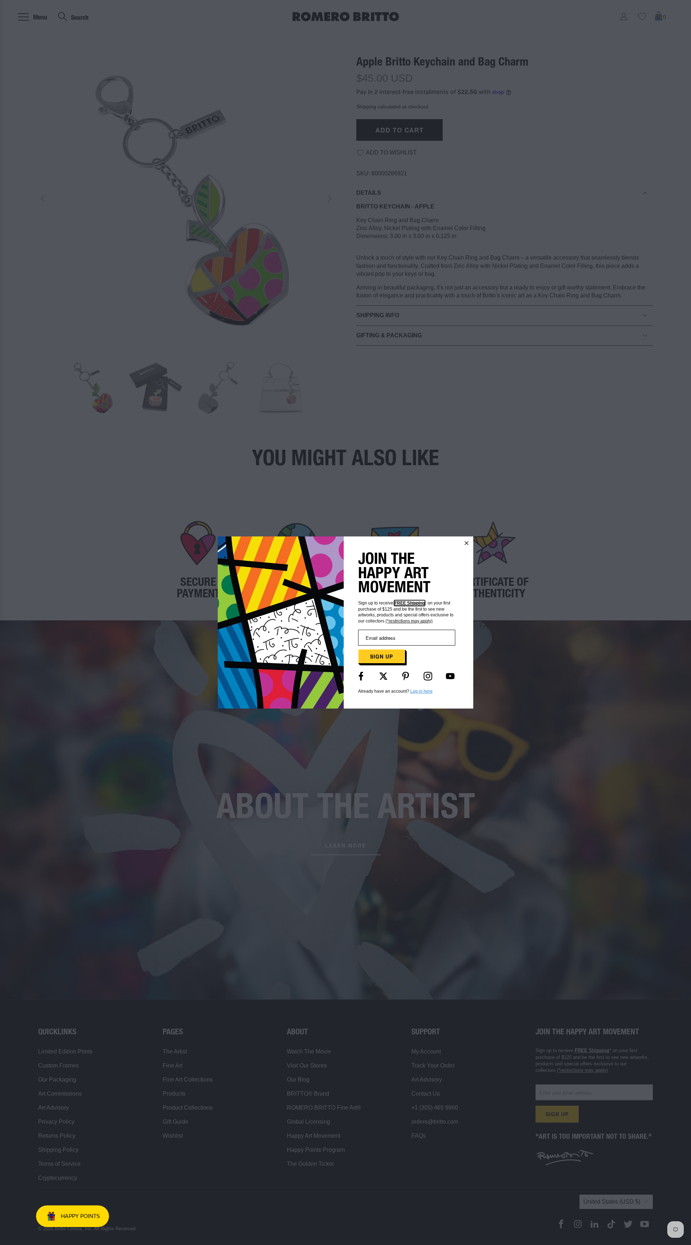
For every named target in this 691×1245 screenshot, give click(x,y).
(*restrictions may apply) (409, 621)
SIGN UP (381, 656)
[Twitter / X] (383, 676)
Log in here (421, 691)
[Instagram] (428, 676)
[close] (466, 542)
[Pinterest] (405, 676)
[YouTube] (450, 676)
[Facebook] (361, 676)
